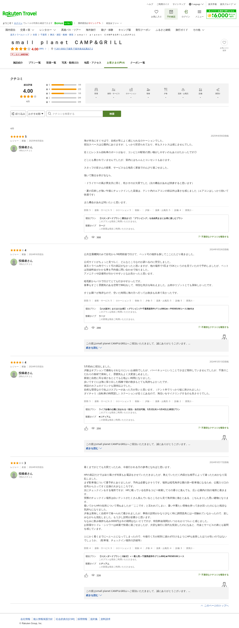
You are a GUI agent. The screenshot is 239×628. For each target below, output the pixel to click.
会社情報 (25, 619)
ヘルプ (150, 4)
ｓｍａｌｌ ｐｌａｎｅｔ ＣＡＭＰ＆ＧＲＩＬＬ (66, 42)
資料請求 (105, 619)
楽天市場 (212, 4)
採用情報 (82, 619)
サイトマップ (179, 4)
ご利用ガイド (163, 4)
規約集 (94, 619)
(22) (70, 62)
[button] (45, 148)
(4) (116, 62)
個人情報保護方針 (43, 619)
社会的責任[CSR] (65, 619)
